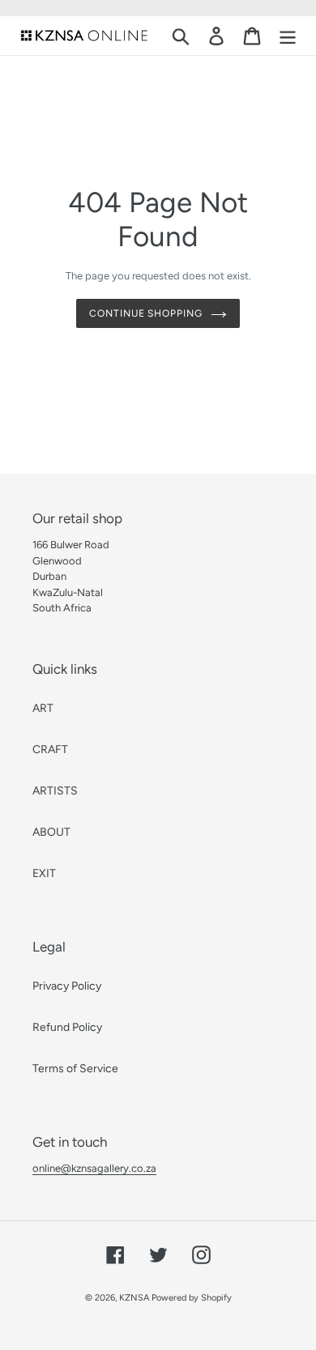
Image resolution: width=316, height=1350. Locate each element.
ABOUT (51, 832)
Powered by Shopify (192, 1298)
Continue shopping (146, 313)
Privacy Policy (66, 986)
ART (42, 708)
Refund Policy (67, 1027)
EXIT (44, 873)
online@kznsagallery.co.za (94, 1168)
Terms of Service (75, 1068)
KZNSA (134, 1298)
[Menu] (287, 36)
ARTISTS (55, 791)
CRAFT (50, 749)
